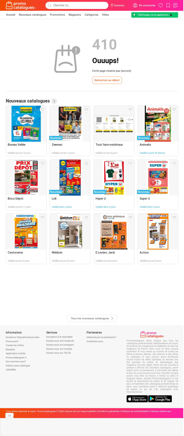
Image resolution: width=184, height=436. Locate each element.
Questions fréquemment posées (22, 337)
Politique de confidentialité (134, 411)
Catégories (91, 14)
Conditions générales (108, 411)
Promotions (57, 14)
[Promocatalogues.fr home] (21, 5)
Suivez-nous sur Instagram (60, 344)
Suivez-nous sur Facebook (60, 340)
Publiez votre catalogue (18, 365)
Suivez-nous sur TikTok (58, 352)
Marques (10, 349)
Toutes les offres (15, 345)
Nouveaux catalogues (32, 14)
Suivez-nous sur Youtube (59, 349)
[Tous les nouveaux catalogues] (54, 101)
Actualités (11, 369)
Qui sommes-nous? (16, 361)
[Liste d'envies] (175, 5)
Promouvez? (12, 341)
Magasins (75, 14)
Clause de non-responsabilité (80, 411)
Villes (105, 14)
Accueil (10, 14)
